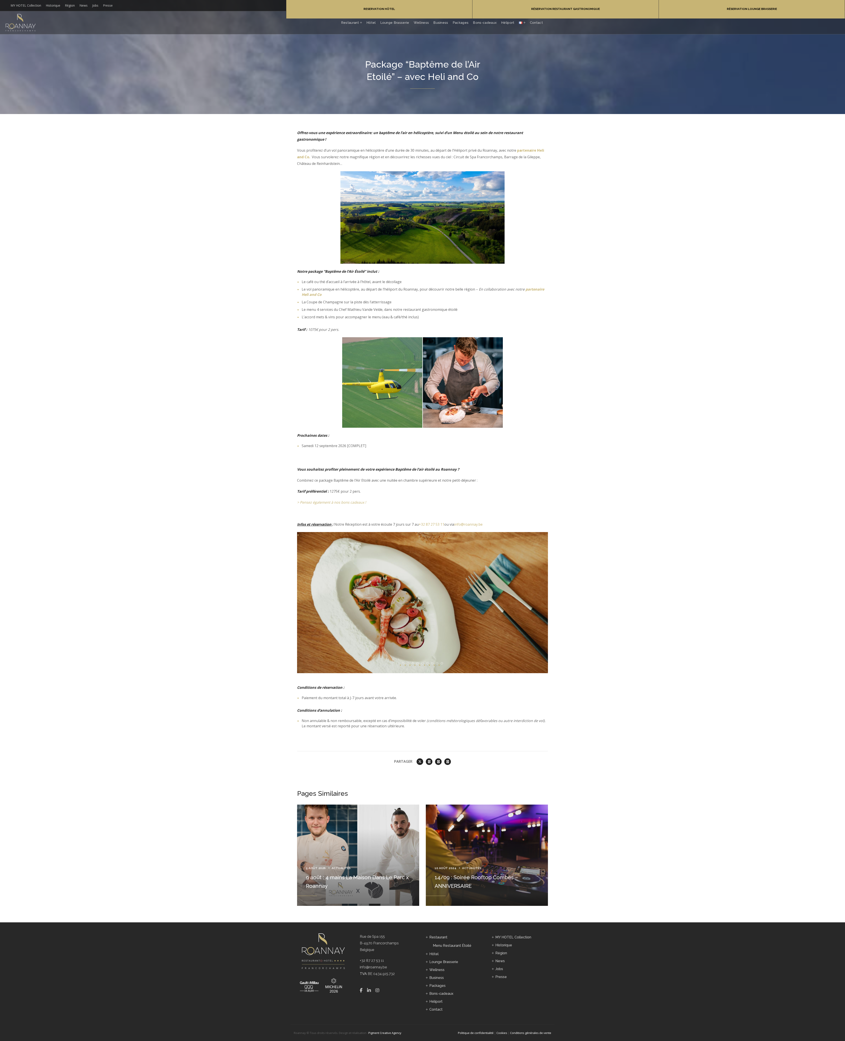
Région (70, 5)
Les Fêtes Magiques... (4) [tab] (423, 663)
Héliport (436, 1001)
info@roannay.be (468, 524)
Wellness (437, 970)
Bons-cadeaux (441, 993)
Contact (436, 1009)
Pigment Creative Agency (384, 1033)
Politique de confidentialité (476, 1033)
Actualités (341, 868)
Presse (108, 5)
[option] (358, 855)
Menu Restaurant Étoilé (452, 945)
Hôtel (434, 954)
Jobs (95, 5)
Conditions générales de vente (530, 1033)
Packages (437, 986)
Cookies (501, 1033)
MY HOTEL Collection (26, 5)
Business (436, 978)
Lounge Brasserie (443, 962)
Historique (53, 5)
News (83, 5)
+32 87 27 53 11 (431, 524)
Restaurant (438, 937)
